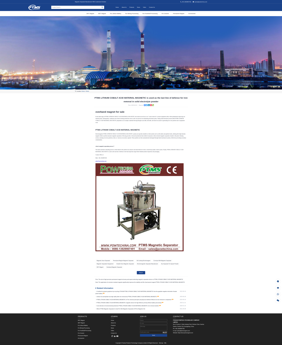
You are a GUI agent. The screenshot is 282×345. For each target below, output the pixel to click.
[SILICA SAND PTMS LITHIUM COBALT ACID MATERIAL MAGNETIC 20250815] (139, 250)
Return (141, 272)
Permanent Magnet (178, 13)
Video (144, 7)
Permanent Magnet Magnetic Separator (123, 260)
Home (117, 7)
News (138, 7)
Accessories (191, 13)
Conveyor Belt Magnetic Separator (162, 260)
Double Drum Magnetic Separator (125, 263)
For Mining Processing (131, 13)
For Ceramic (165, 13)
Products (131, 7)
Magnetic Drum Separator (103, 260)
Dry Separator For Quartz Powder (170, 263)
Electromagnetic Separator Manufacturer (147, 263)
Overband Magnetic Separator (114, 267)
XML (165, 343)
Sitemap (161, 343)
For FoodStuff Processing (150, 13)
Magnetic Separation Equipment (105, 263)
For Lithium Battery (115, 13)
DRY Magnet (90, 13)
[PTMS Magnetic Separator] (34, 10)
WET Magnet (102, 13)
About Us (124, 7)
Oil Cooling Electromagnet (143, 260)
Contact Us (152, 7)
